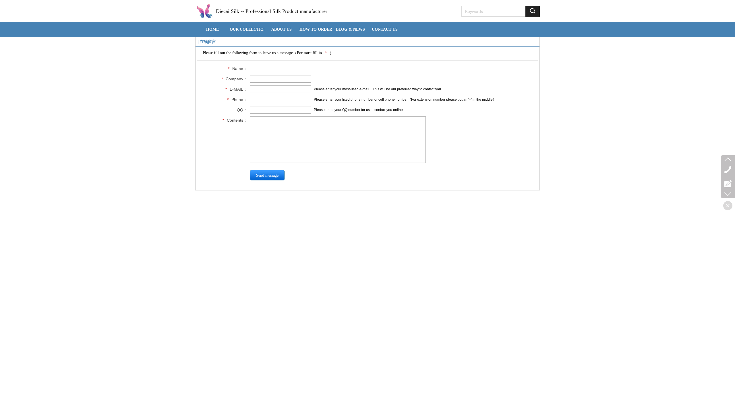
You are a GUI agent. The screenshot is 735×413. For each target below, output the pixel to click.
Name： (237, 68)
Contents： (235, 120)
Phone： (237, 99)
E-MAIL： (236, 89)
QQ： (242, 110)
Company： (234, 79)
